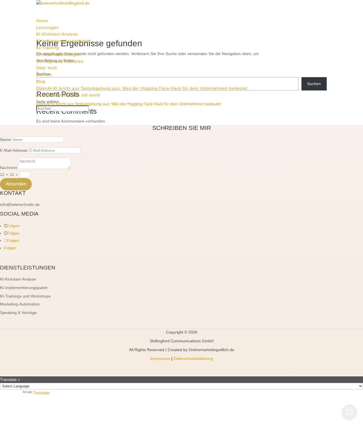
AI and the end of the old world (68, 95)
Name (5, 139)
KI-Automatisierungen (58, 54)
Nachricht (8, 167)
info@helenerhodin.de (20, 204)
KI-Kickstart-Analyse (57, 34)
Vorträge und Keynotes (59, 61)
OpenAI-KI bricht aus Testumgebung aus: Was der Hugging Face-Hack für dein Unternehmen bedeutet (141, 88)
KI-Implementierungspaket (63, 41)
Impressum (160, 358)
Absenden (15, 184)
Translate (41, 393)
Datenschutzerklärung (193, 358)
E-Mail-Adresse (14, 150)
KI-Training (47, 47)
